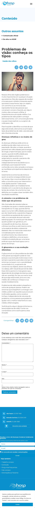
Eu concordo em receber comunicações (15, 452)
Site (3, 378)
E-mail (4, 371)
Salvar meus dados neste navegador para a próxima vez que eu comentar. (16, 387)
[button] (16, 67)
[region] (17, 499)
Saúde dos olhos (9, 61)
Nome (4, 364)
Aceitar (18, 504)
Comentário (6, 343)
